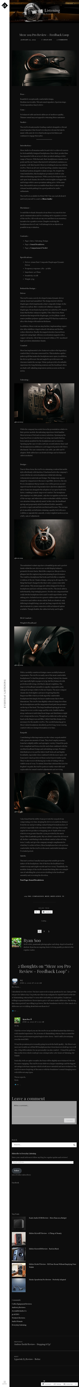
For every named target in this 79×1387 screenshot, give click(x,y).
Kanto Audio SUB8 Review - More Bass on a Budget (47, 1218)
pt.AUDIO (15, 1314)
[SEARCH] (74, 1144)
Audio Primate (17, 1321)
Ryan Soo (48, 40)
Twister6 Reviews (18, 1318)
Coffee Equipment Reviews (22, 1304)
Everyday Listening (4, 693)
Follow (16, 1171)
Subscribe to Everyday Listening (24, 1153)
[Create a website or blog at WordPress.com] (44, 1381)
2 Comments (62, 40)
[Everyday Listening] (44, 11)
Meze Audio (47, 199)
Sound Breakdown (37, 244)
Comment (69, 1120)
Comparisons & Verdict (39, 248)
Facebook (15, 1182)
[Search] (44, 1144)
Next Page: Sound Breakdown (32, 880)
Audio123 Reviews (18, 1307)
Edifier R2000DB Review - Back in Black (44, 1249)
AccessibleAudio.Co (19, 1311)
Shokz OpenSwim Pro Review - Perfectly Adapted (47, 1280)
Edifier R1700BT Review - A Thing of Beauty (45, 1233)
